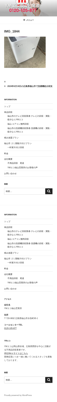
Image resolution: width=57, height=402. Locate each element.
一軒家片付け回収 (15, 147)
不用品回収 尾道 (15, 163)
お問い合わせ (10, 173)
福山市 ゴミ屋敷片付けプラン (18, 143)
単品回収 (8, 112)
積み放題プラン (11, 137)
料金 (6, 153)
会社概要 (8, 159)
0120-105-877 (10, 328)
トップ (7, 106)
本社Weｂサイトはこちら (16, 353)
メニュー (30, 20)
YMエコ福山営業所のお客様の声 (22, 167)
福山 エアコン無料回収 (18, 124)
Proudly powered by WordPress (18, 395)
